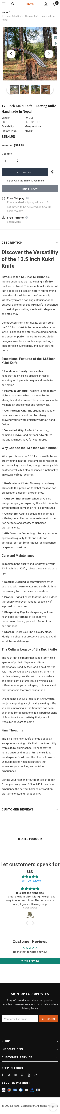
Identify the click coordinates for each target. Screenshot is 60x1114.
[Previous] (11, 54)
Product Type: (9, 130)
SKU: (4, 122)
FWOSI (29, 117)
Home (5, 12)
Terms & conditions (34, 180)
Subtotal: (7, 145)
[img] (30, 877)
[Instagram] (17, 1075)
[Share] (54, 172)
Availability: (8, 126)
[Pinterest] (24, 1075)
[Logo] (30, 4)
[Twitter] (10, 1075)
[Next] (48, 54)
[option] (30, 53)
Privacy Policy (29, 1008)
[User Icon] (46, 4)
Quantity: (7, 153)
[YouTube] (30, 1075)
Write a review (30, 960)
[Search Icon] (16, 4)
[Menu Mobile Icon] (3, 4)
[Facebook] (4, 1075)
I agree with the (14, 180)
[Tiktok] (37, 1075)
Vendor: (6, 117)
